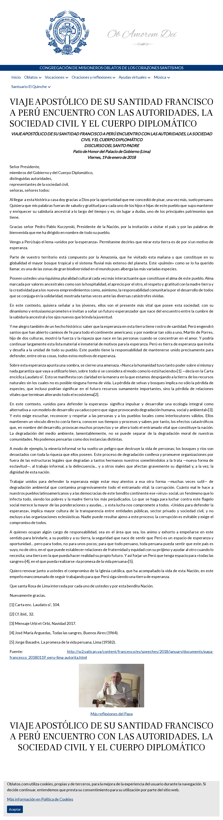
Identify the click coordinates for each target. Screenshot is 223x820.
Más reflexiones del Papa (111, 713)
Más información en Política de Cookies (40, 799)
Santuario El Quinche (29, 86)
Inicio (16, 77)
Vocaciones (54, 77)
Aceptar (15, 809)
